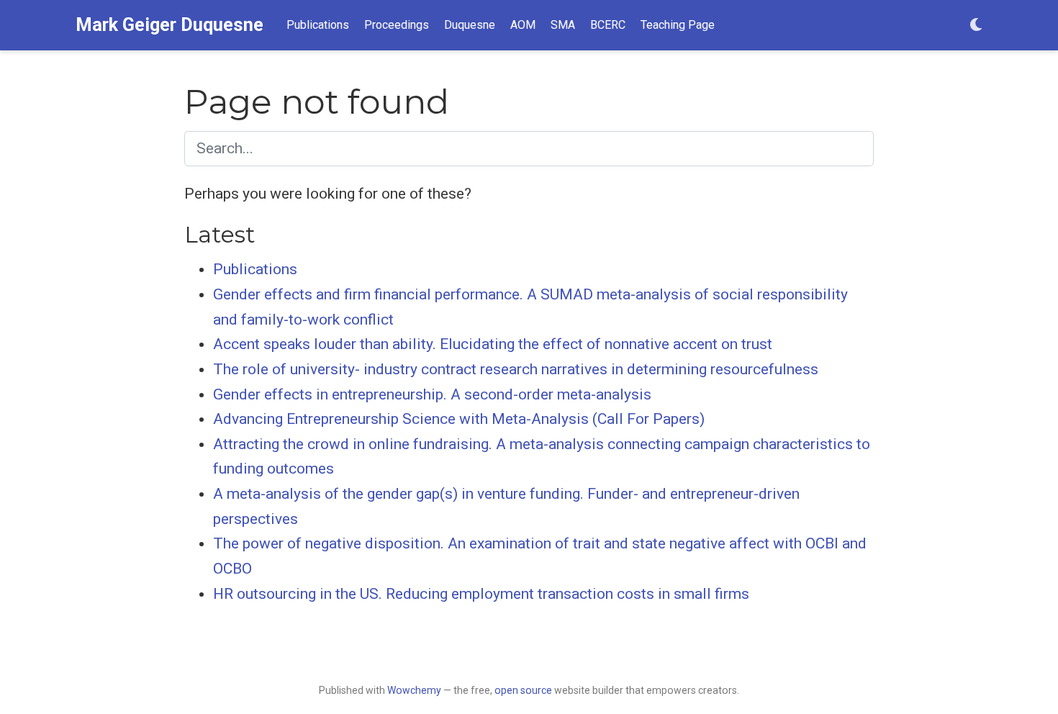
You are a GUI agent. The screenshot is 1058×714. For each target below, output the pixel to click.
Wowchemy (414, 690)
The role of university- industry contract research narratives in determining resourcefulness (515, 369)
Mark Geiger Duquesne (169, 24)
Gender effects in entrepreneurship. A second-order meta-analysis (432, 394)
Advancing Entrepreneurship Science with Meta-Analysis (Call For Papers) (459, 419)
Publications (255, 269)
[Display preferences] (975, 25)
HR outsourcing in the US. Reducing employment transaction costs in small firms (481, 593)
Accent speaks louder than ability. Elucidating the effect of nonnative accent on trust (492, 344)
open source (523, 690)
